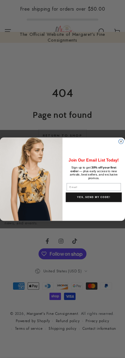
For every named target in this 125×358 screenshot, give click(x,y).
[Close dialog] (121, 141)
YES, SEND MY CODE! (93, 197)
